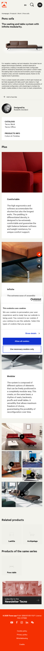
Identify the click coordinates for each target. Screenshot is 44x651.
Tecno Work (10, 124)
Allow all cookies (22, 341)
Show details (30, 333)
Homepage (5, 13)
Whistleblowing (22, 638)
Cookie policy (22, 631)
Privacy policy (22, 634)
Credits (22, 644)
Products (13, 13)
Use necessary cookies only (22, 349)
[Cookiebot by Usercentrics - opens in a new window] (31, 299)
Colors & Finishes (12, 136)
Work (19, 13)
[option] (12, 534)
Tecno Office (10, 126)
